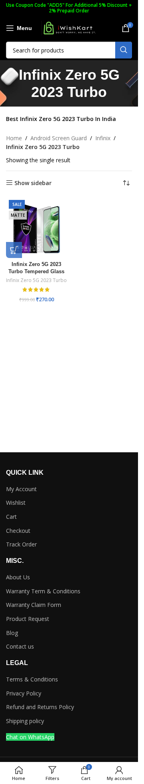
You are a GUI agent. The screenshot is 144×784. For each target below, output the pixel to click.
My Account (21, 489)
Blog (12, 633)
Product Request (27, 619)
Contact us (20, 646)
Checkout (18, 530)
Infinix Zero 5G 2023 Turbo (36, 280)
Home (14, 138)
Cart (11, 516)
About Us (18, 577)
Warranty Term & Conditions (43, 591)
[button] (14, 250)
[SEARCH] (123, 50)
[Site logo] (69, 27)
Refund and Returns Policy (40, 707)
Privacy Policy (23, 693)
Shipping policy (25, 721)
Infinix (102, 138)
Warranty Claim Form (33, 605)
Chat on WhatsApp (30, 737)
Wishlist (16, 502)
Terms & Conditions (32, 679)
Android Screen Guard (58, 138)
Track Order (21, 544)
